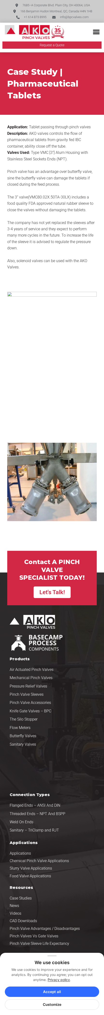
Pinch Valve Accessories (30, 702)
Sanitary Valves (23, 744)
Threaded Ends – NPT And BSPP (37, 813)
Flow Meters (20, 727)
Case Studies (21, 898)
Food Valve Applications (30, 876)
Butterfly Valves (23, 736)
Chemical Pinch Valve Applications (39, 860)
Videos (15, 913)
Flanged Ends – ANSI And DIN (35, 805)
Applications (20, 853)
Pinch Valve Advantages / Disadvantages (45, 928)
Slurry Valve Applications (31, 868)
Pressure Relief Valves (28, 686)
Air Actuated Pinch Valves (31, 669)
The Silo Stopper (23, 719)
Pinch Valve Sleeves (27, 694)
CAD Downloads (23, 921)
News (14, 905)
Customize (52, 1004)
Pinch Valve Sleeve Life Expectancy (39, 943)
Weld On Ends (21, 822)
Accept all (52, 991)
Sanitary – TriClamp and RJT (34, 830)
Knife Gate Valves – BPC (30, 711)
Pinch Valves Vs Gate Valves (34, 936)
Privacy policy (59, 980)
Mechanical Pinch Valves (31, 677)
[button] (96, 32)
